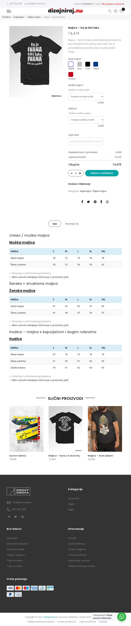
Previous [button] (12, 433)
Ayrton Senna (17, 455)
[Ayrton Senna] (26, 429)
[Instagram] (22, 516)
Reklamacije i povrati (78, 560)
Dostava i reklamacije (79, 183)
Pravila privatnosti (77, 554)
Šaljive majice (34, 17)
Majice (71, 503)
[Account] (116, 11)
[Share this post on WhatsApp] (107, 202)
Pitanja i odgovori (16, 554)
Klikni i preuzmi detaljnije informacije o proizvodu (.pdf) (40, 277)
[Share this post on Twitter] (88, 202)
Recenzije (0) (72, 223)
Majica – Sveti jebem (100, 455)
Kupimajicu (19, 17)
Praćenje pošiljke (15, 549)
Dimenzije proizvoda (17, 543)
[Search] (110, 11)
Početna (6, 17)
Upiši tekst (73, 134)
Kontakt (72, 538)
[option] (36, 62)
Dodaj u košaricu (102, 173)
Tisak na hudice (15, 566)
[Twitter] (16, 516)
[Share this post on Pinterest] (95, 202)
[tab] (54, 223)
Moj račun (12, 538)
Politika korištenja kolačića (81, 566)
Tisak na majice (15, 560)
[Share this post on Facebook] (82, 202)
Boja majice (75, 58)
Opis (54, 223)
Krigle (71, 509)
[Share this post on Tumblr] (101, 202)
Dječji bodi (73, 498)
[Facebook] (9, 516)
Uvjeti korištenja (76, 543)
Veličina (72, 108)
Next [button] (119, 433)
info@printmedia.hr (22, 502)
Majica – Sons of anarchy (64, 455)
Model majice (76, 85)
